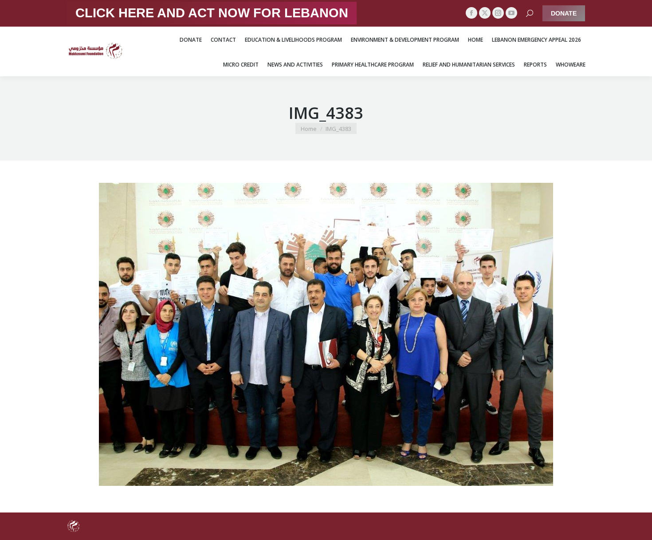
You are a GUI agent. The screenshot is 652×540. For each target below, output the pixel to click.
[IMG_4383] (326, 334)
